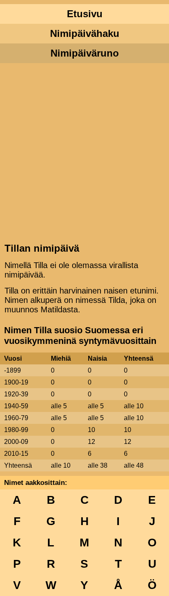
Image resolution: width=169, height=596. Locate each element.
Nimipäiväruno (84, 53)
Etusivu (85, 13)
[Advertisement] (84, 152)
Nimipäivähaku (84, 33)
